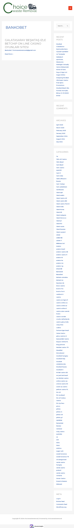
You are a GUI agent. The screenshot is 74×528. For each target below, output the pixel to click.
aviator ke (59, 260)
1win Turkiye (60, 184)
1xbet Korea (60, 209)
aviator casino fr (61, 255)
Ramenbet (59, 423)
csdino (58, 327)
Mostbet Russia (61, 367)
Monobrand (60, 353)
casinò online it (61, 308)
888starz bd (60, 243)
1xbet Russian (60, 229)
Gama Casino (60, 333)
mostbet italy (60, 359)
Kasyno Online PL (62, 342)
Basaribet (59, 274)
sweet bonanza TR (62, 457)
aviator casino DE (62, 252)
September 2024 (62, 136)
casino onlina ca (61, 303)
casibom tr (60, 294)
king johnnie (60, 344)
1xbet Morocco (61, 218)
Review (58, 426)
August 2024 (60, 139)
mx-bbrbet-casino (62, 378)
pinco (58, 406)
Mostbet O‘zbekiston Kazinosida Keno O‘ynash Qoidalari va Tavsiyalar (62, 49)
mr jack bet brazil (62, 375)
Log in (58, 498)
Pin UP (58, 392)
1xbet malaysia (61, 215)
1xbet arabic (60, 195)
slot (57, 440)
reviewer (59, 429)
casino (58, 297)
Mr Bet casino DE (62, 372)
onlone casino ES (62, 384)
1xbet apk (59, 192)
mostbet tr (59, 370)
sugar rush (59, 451)
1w (57, 156)
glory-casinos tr (61, 336)
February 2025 (61, 130)
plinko (58, 409)
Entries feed (60, 501)
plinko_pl (59, 417)
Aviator (58, 246)
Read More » (9, 54)
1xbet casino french (63, 204)
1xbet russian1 (61, 232)
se (57, 437)
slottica (58, 448)
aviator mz (59, 263)
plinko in (59, 412)
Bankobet (8, 50)
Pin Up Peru (60, 403)
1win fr (58, 173)
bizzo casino (60, 286)
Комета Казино (61, 481)
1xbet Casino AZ (61, 198)
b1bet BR (59, 269)
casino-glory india (62, 322)
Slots (58, 442)
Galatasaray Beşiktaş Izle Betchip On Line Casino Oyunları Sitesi (25, 43)
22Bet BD (59, 238)
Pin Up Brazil (60, 395)
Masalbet (59, 350)
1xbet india (60, 206)
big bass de (60, 283)
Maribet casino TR (62, 347)
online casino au (61, 381)
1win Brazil (59, 165)
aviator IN (59, 257)
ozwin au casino (61, 387)
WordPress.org (61, 507)
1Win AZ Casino (61, 159)
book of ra (59, 288)
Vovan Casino (60, 478)
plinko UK (59, 414)
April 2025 (59, 125)
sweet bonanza (61, 454)
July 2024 (59, 142)
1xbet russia (60, 226)
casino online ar (61, 305)
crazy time (59, 325)
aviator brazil (60, 249)
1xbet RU (59, 223)
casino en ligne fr (62, 300)
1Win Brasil (60, 162)
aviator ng (59, 266)
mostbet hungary (62, 356)
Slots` (58, 445)
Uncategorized (61, 459)
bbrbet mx (59, 280)
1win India (59, 176)
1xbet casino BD (61, 201)
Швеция (59, 484)
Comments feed (61, 504)
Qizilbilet (59, 420)
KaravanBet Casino (62, 339)
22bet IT (59, 240)
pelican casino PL (62, 389)
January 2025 (60, 133)
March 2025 (60, 128)
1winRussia (60, 189)
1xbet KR (59, 212)
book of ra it (60, 291)
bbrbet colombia (62, 277)
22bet (58, 235)
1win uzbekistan (61, 187)
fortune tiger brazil (62, 330)
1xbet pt (59, 221)
